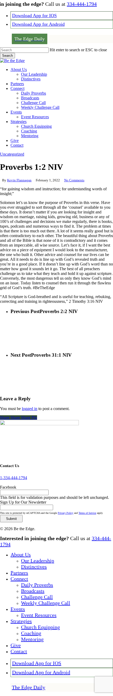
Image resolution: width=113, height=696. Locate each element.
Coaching (31, 633)
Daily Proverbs (37, 585)
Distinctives (34, 567)
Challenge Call (37, 597)
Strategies (21, 621)
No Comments (74, 180)
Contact (19, 651)
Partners (19, 573)
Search (7, 56)
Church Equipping (40, 627)
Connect (19, 579)
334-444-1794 (82, 4)
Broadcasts (32, 591)
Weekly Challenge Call (45, 603)
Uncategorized (12, 154)
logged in (29, 408)
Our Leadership (37, 561)
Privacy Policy (65, 512)
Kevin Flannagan (19, 180)
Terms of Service (87, 512)
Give (16, 645)
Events (18, 609)
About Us (21, 554)
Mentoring (32, 639)
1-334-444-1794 (13, 477)
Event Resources (38, 615)
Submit (11, 519)
